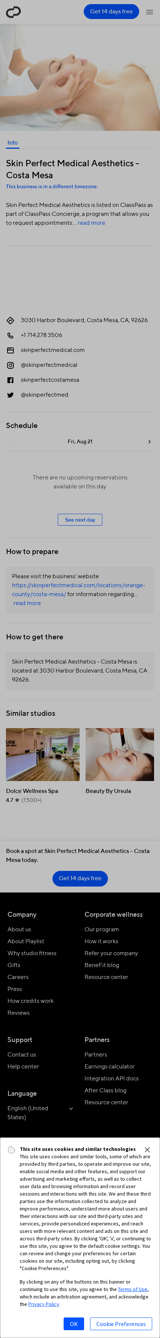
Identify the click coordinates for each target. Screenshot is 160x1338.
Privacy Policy (43, 1304)
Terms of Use (132, 1289)
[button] (147, 1149)
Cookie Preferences (121, 1324)
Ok (74, 1324)
